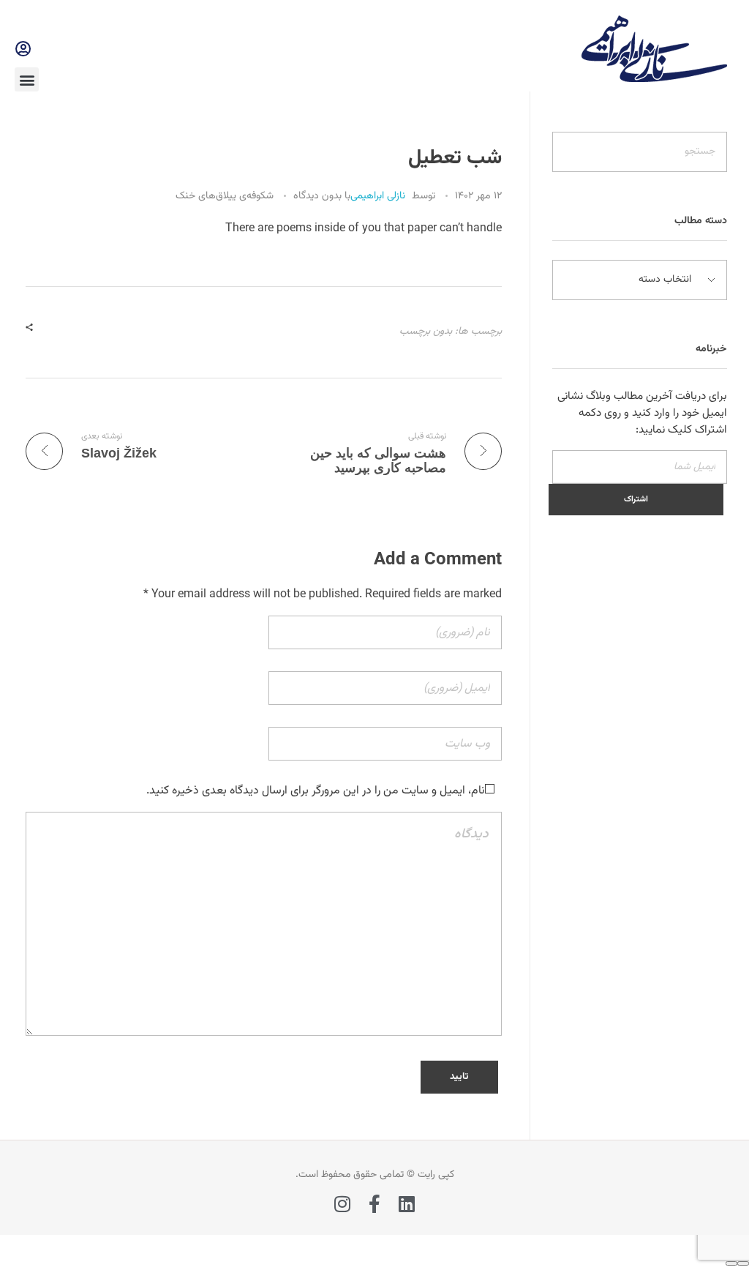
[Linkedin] (407, 1204)
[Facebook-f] (375, 1204)
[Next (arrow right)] (731, 1263)
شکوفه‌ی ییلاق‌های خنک (225, 196)
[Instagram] (343, 1204)
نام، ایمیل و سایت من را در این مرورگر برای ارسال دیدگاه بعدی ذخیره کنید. (315, 791)
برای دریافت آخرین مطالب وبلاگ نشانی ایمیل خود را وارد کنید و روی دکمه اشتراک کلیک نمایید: (642, 413)
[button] (27, 79)
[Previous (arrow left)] (743, 1263)
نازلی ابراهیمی (377, 196)
